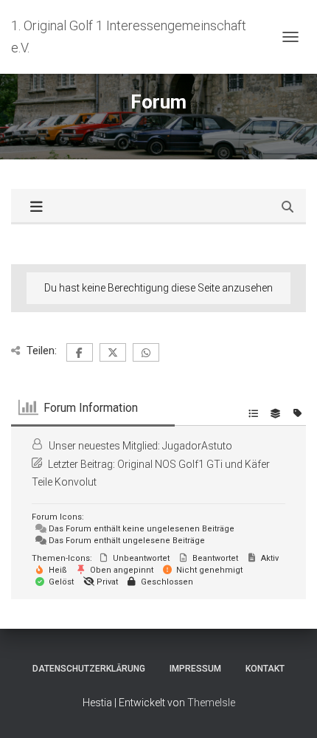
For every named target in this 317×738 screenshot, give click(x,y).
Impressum (195, 668)
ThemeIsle (211, 702)
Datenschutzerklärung (88, 668)
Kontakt (265, 668)
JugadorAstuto (197, 446)
